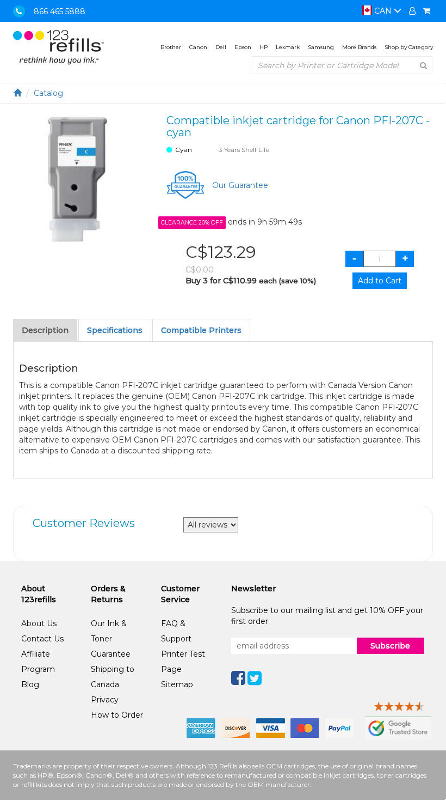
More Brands (359, 47)
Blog (30, 684)
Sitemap (177, 684)
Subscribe (390, 646)
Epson (242, 47)
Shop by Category (409, 47)
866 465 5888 (59, 11)
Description (45, 330)
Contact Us (42, 639)
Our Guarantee (240, 185)
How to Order (117, 715)
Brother (170, 47)
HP (263, 47)
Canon (198, 47)
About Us (39, 623)
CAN (383, 11)
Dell (220, 47)
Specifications (115, 330)
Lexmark (288, 47)
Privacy (105, 700)
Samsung (321, 47)
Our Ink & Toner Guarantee (111, 639)
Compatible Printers (201, 330)
